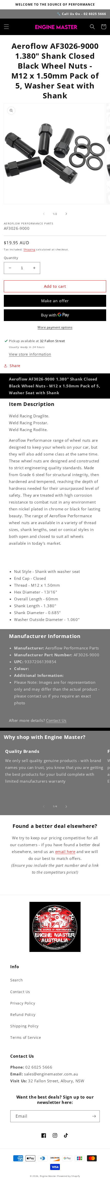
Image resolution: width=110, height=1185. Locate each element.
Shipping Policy (24, 1026)
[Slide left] (43, 213)
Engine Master (48, 1176)
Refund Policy (23, 1014)
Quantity (11, 257)
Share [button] (15, 365)
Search (16, 980)
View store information (30, 354)
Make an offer (55, 300)
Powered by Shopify (68, 1176)
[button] (6, 26)
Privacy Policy (22, 1003)
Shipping (29, 249)
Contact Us (56, 720)
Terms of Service (25, 1037)
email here (65, 851)
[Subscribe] (94, 1116)
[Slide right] (66, 213)
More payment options (55, 327)
